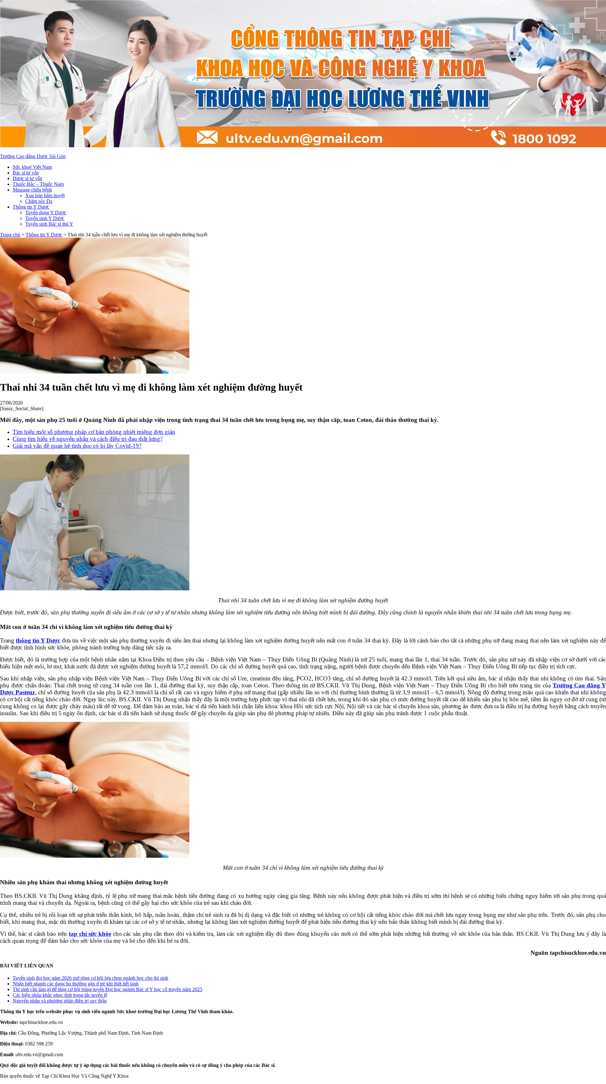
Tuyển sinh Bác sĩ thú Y (49, 224)
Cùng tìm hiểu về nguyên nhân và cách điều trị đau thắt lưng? (88, 438)
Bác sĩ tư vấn (26, 172)
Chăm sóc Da (38, 201)
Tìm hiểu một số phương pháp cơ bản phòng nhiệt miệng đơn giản (94, 432)
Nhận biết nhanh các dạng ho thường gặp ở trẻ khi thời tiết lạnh (76, 983)
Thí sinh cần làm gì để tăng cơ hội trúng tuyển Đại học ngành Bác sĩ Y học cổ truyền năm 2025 (107, 989)
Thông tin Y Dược (31, 207)
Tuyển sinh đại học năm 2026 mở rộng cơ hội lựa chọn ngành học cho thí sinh (90, 978)
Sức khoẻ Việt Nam (32, 167)
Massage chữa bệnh (32, 189)
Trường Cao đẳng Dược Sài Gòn (33, 156)
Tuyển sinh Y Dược (44, 218)
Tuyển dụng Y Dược (45, 212)
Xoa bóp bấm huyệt (45, 195)
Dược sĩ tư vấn (27, 178)
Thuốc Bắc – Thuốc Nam (38, 184)
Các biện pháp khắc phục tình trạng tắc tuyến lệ (60, 995)
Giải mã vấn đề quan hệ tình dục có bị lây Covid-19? (77, 445)
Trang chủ (10, 234)
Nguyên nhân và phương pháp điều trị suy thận (60, 1000)
